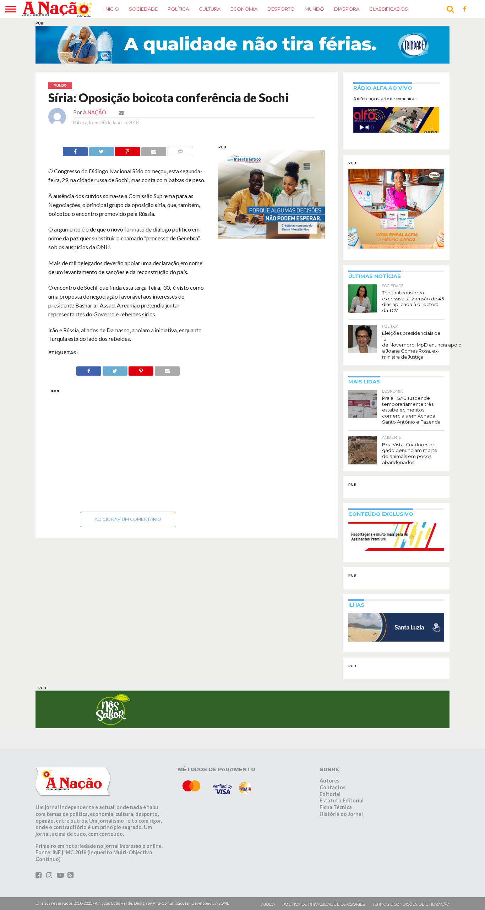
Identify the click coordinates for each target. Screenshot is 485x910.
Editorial (330, 794)
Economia (243, 9)
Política (178, 9)
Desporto (281, 9)
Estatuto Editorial (342, 800)
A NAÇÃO (94, 112)
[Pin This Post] (127, 149)
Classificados (388, 9)
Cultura (209, 9)
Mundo (314, 9)
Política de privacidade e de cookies (323, 904)
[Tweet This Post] (101, 149)
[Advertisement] (128, 448)
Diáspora (346, 9)
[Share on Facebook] (75, 149)
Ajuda (268, 904)
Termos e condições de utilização (410, 904)
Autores (329, 781)
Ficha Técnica (336, 807)
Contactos (332, 787)
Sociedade (143, 9)
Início (111, 9)
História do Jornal (341, 814)
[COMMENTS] (180, 149)
